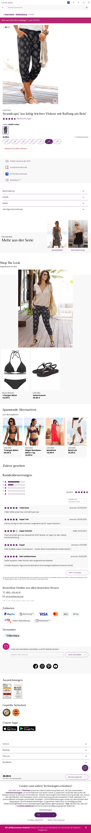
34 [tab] (7, 141)
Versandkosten (16, 778)
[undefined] (86, 235)
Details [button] (5, 197)
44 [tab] (49, 141)
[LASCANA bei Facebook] (35, 666)
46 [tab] (57, 141)
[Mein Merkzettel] (83, 2)
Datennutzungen (14, 793)
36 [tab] (15, 141)
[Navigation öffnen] (2, 7)
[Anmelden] (78, 2)
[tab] (5, 130)
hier (67, 804)
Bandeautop (78, 250)
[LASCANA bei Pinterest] (48, 666)
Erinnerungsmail (75, 777)
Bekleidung (21, 14)
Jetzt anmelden (75, 654)
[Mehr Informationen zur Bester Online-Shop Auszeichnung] (7, 691)
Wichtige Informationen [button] (13, 209)
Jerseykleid (57, 250)
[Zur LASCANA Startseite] (7, 2)
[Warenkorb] (88, 2)
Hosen (31, 14)
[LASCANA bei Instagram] (42, 666)
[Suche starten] (86, 7)
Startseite (9, 14)
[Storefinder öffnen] (73, 2)
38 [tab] (23, 141)
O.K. (38, 815)
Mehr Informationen (56, 820)
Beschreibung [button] (9, 191)
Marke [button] (5, 203)
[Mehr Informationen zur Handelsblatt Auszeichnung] (17, 691)
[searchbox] (44, 7)
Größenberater (81, 137)
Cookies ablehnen (25, 806)
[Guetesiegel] (16, 712)
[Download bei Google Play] (27, 728)
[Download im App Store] (10, 728)
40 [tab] (32, 141)
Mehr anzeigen (75, 572)
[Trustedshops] (6, 712)
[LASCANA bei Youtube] (55, 666)
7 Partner (26, 790)
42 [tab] (40, 141)
